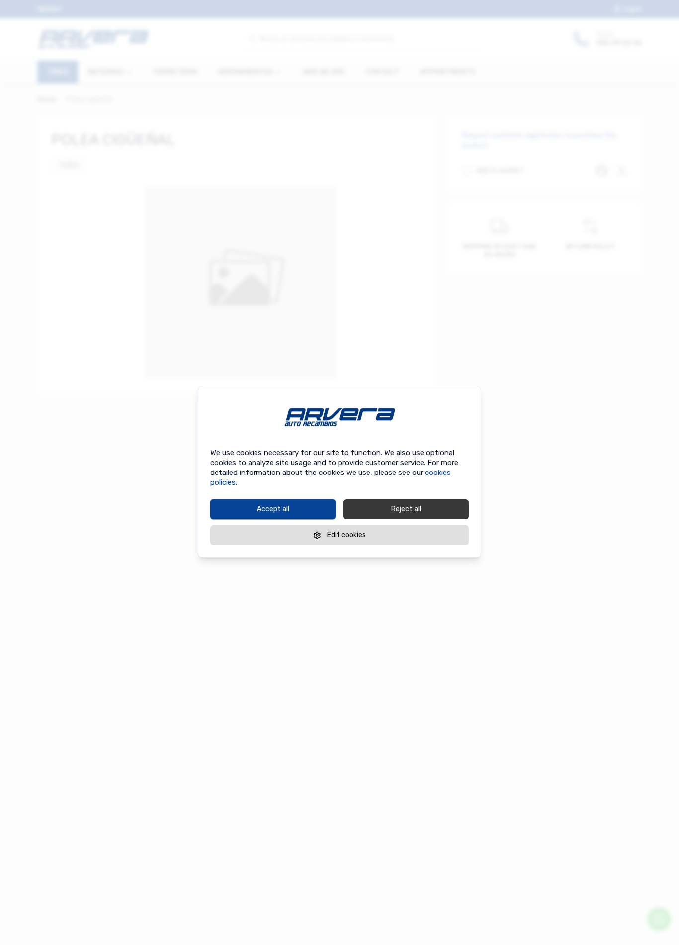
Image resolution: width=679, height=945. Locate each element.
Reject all (406, 509)
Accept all (273, 509)
